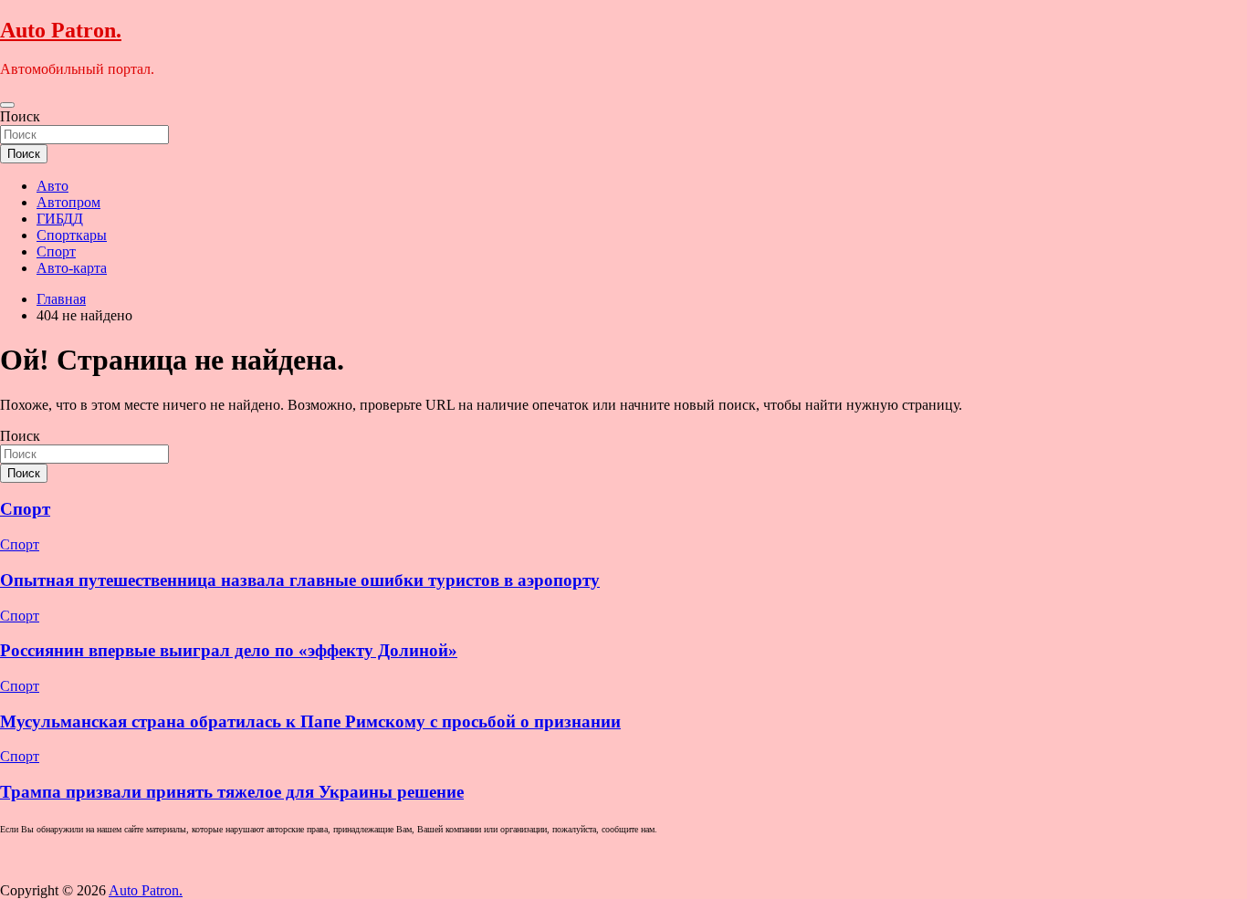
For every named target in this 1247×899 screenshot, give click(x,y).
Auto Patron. (60, 30)
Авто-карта (72, 268)
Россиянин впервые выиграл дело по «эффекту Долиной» (228, 650)
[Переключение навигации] (7, 105)
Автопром (68, 202)
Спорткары (72, 235)
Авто (52, 185)
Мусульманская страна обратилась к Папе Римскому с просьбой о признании (310, 721)
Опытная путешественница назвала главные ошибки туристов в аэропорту (300, 580)
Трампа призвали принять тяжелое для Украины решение (232, 791)
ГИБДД (60, 218)
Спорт (56, 251)
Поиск (20, 116)
